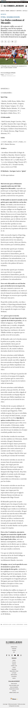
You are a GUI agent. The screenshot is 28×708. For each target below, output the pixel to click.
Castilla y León (14, 665)
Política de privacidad (12, 704)
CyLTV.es (14, 690)
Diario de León (14, 683)
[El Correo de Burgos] (14, 6)
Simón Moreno (19, 624)
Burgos (3, 10)
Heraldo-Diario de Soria (14, 688)
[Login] (26, 6)
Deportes (3, 14)
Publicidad (14, 648)
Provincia (14, 662)
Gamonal (12, 2)
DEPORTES (19, 10)
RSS (14, 652)
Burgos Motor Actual (14, 671)
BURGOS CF (13, 10)
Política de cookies (21, 704)
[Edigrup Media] (14, 698)
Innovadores (14, 676)
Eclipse (7, 2)
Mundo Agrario (14, 674)
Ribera (7, 10)
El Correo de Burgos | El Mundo (8, 72)
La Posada (14, 672)
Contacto (14, 650)
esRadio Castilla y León (14, 692)
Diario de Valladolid (14, 687)
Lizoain (14, 624)
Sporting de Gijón (7, 624)
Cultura (14, 667)
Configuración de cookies (14, 706)
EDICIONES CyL (23, 0)
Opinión (14, 678)
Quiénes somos (14, 646)
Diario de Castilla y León (14, 685)
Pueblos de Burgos (19, 2)
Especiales (14, 669)
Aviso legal (5, 704)
